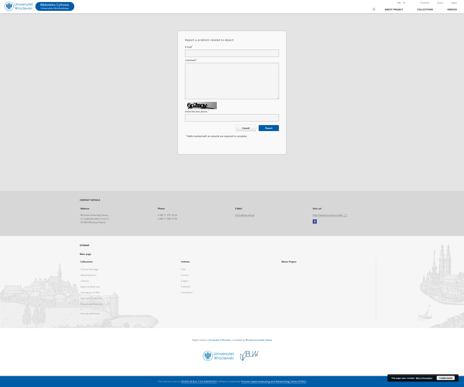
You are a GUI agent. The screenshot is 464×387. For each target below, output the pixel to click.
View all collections (90, 313)
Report (268, 128)
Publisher (185, 286)
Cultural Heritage (89, 269)
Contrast (424, 2)
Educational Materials (91, 304)
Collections (425, 9)
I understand (445, 378)
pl (404, 3)
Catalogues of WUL (90, 292)
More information (424, 378)
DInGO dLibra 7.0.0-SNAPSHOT (199, 381)
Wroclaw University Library (258, 340)
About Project (394, 9)
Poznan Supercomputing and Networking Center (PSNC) (273, 381)
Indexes (452, 9)
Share (440, 2)
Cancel (246, 128)
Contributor (187, 292)
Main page (85, 254)
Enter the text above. (197, 111)
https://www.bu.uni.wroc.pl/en (328, 215)
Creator (185, 275)
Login (454, 2)
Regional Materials (90, 286)
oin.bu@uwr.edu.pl (244, 215)
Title (183, 269)
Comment (191, 60)
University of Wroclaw (220, 340)
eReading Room (88, 275)
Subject (184, 280)
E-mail (188, 47)
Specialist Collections (91, 298)
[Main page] (374, 9)
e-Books (84, 280)
